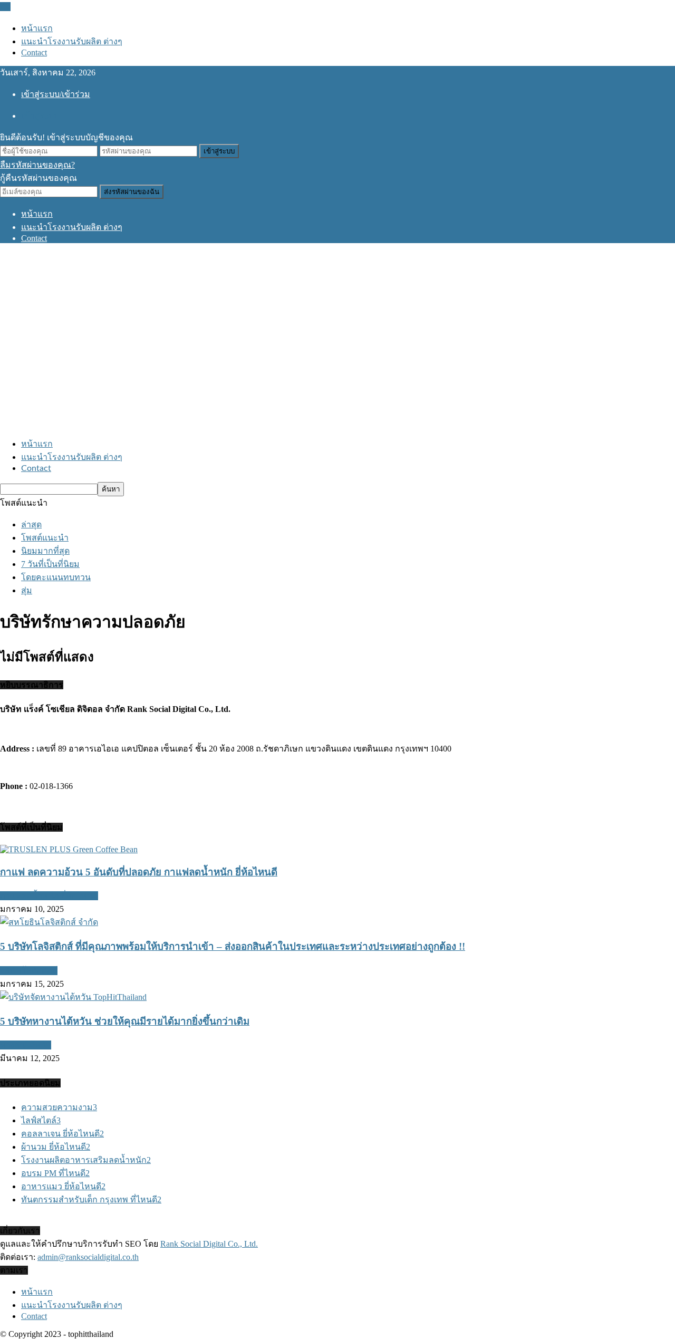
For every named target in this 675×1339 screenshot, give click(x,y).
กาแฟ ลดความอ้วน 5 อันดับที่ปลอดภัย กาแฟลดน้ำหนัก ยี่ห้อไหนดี (138, 872)
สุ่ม (26, 590)
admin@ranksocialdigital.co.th (88, 1257)
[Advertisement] (337, 340)
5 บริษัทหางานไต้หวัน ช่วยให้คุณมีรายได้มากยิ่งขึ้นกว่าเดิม (124, 1021)
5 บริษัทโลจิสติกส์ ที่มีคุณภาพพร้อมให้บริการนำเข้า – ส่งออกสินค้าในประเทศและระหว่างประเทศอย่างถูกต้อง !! (232, 946)
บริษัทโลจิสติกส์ (28, 970)
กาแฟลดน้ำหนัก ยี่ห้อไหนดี (49, 895)
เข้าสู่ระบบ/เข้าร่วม (55, 94)
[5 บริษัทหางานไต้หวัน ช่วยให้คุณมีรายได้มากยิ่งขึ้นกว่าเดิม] (73, 997)
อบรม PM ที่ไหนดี (55, 1173)
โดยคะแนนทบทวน (56, 577)
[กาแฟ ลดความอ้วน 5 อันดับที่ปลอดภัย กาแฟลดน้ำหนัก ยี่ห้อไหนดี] (69, 849)
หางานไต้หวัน (25, 1045)
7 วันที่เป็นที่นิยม (50, 564)
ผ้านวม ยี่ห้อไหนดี (55, 1146)
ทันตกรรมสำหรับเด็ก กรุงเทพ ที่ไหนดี (91, 1199)
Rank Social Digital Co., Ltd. (209, 1243)
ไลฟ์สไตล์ (41, 1120)
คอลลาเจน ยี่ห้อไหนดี (62, 1133)
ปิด (5, 6)
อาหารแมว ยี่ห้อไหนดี (63, 1186)
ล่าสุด (31, 524)
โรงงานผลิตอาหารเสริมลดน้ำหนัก (86, 1159)
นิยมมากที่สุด (45, 550)
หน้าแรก (37, 28)
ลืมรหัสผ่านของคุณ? (37, 164)
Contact (34, 52)
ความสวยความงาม (59, 1107)
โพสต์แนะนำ (45, 537)
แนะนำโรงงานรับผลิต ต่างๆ (71, 41)
